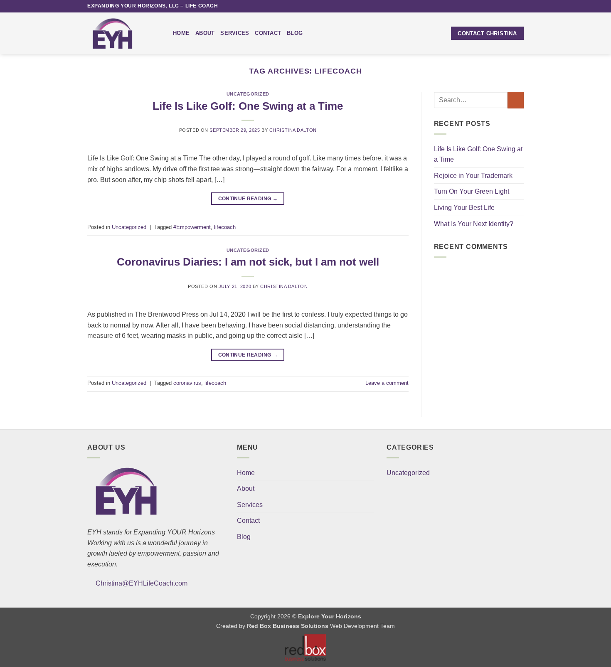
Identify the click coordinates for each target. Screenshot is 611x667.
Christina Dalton (293, 130)
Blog (295, 33)
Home (181, 33)
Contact (268, 33)
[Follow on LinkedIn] (519, 6)
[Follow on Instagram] (495, 6)
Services (234, 33)
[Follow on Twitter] (503, 6)
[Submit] (516, 100)
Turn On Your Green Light (471, 191)
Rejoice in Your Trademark (473, 175)
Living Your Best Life (464, 207)
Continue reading (248, 199)
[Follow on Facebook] (487, 6)
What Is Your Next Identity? (473, 223)
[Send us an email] (511, 6)
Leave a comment (387, 383)
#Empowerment (192, 227)
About (204, 33)
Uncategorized (248, 93)
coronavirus (187, 383)
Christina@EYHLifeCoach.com (141, 583)
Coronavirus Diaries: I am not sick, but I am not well (248, 262)
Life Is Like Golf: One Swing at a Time (248, 106)
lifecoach (225, 227)
